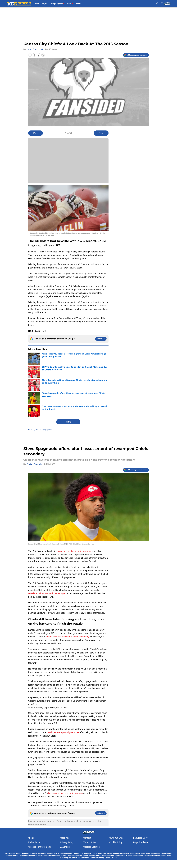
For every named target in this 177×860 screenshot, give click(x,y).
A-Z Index (65, 847)
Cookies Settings (91, 847)
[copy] (43, 55)
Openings (64, 838)
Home (31, 430)
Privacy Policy (67, 842)
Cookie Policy (115, 842)
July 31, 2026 (68, 805)
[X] (162, 3)
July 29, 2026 (61, 707)
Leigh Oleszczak (35, 49)
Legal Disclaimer (141, 842)
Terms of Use (89, 842)
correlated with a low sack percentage (46, 593)
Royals (44, 4)
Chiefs (36, 4)
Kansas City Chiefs (44, 430)
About (78, 4)
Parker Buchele (34, 464)
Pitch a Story (34, 842)
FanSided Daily (140, 838)
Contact (87, 838)
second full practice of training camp (73, 551)
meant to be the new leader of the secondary (67, 636)
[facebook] (157, 3)
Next (101, 133)
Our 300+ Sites (116, 838)
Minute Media (15, 853)
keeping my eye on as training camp (65, 793)
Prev (35, 133)
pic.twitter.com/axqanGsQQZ (89, 802)
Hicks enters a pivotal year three (63, 732)
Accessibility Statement (39, 847)
